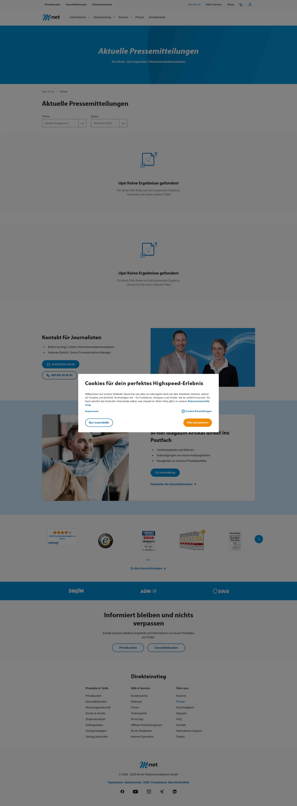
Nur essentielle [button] (99, 422)
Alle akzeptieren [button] (197, 422)
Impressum (91, 411)
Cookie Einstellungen (199, 411)
